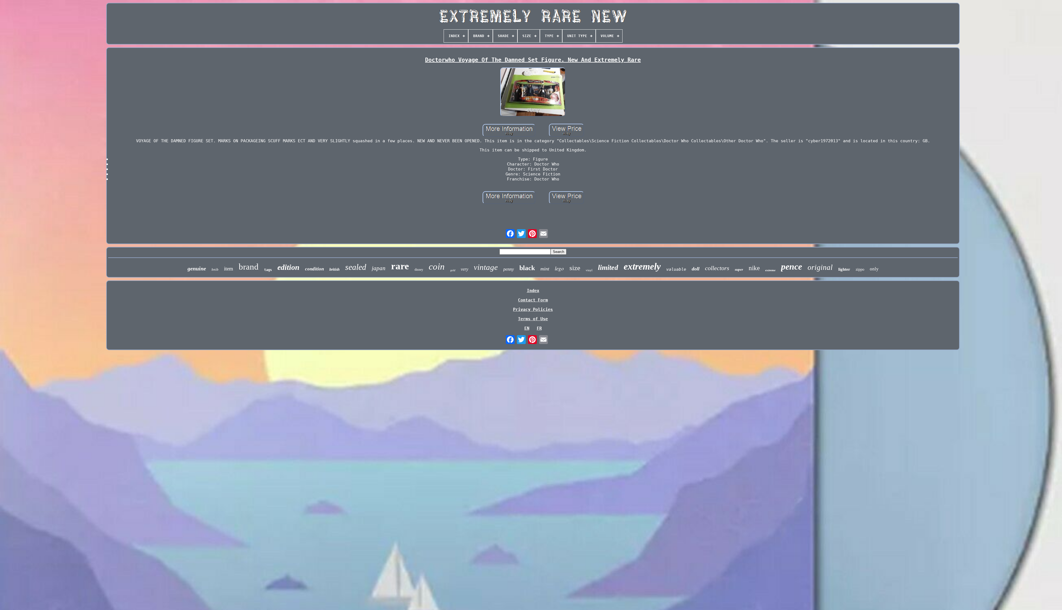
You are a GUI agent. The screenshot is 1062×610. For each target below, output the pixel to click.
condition (314, 269)
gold (452, 270)
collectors (717, 268)
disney (419, 270)
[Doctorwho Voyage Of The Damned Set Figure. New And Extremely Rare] (533, 92)
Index (533, 290)
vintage (486, 267)
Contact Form (533, 300)
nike (754, 268)
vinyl (589, 270)
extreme (770, 270)
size (574, 268)
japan (379, 268)
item (228, 269)
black (527, 268)
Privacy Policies (533, 309)
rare (400, 266)
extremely (642, 266)
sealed (355, 267)
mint (544, 269)
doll (695, 269)
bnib (215, 269)
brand (249, 267)
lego (559, 268)
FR (539, 328)
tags (268, 270)
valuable (676, 269)
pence (791, 267)
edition (288, 267)
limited (608, 267)
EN (526, 328)
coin (437, 267)
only (874, 269)
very (464, 269)
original (820, 267)
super (739, 269)
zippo (860, 269)
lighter (844, 269)
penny (508, 269)
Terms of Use (533, 318)
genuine (197, 268)
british (334, 269)
